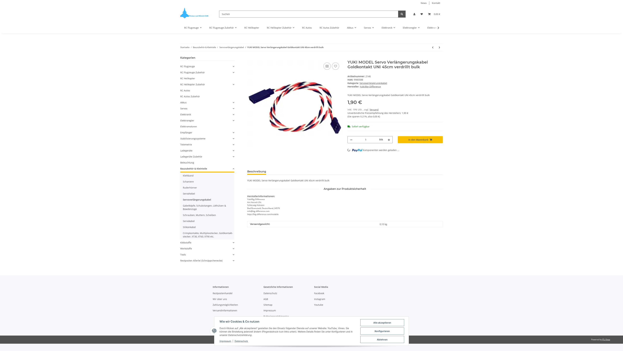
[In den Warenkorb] (249, 58)
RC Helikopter (187, 78)
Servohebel (189, 193)
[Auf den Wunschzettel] (335, 66)
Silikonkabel (189, 227)
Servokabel (189, 221)
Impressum (269, 310)
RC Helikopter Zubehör (192, 84)
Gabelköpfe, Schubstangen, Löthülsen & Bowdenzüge (204, 207)
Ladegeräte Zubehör (191, 156)
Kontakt (436, 3)
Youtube (318, 304)
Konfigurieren (382, 331)
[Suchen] (402, 14)
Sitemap (267, 304)
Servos (183, 108)
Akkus (183, 102)
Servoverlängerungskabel (373, 83)
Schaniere (188, 181)
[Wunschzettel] (421, 14)
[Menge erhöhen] (388, 139)
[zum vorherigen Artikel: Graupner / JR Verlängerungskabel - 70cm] (432, 47)
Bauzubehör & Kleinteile (193, 168)
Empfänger (186, 132)
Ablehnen (382, 339)
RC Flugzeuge (187, 66)
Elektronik (185, 114)
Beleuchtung (187, 162)
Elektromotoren (188, 126)
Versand (374, 109)
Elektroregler (187, 120)
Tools (183, 254)
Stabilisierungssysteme (192, 138)
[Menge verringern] (351, 139)
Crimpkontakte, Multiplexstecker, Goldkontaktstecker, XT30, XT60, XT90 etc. (208, 235)
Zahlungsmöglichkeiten (225, 304)
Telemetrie (186, 144)
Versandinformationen (225, 310)
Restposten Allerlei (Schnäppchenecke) (201, 260)
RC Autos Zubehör (190, 96)
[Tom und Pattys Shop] (194, 14)
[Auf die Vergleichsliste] (327, 66)
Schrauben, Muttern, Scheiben (199, 215)
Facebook (319, 293)
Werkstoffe (186, 248)
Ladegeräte (186, 150)
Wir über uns (220, 299)
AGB (265, 299)
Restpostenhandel (222, 293)
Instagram (319, 299)
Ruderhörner (190, 187)
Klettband (188, 175)
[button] (414, 14)
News (424, 3)
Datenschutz (270, 293)
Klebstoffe (185, 242)
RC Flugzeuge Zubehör (192, 72)
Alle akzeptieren (382, 322)
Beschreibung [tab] (256, 171)
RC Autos (185, 90)
